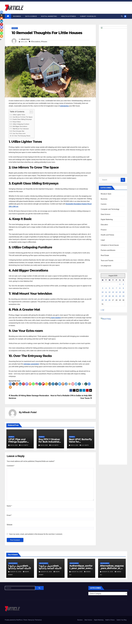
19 (109, 296)
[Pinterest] (23, 383)
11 (106, 292)
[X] (13, 383)
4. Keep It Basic (16, 121)
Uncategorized (106, 265)
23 (123, 296)
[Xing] (39, 383)
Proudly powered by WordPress (14, 620)
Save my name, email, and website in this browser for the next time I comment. (35, 534)
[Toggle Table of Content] (30, 111)
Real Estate (105, 255)
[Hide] (1, 39)
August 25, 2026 (16, 571)
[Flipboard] (43, 383)
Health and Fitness (107, 235)
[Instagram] (36, 383)
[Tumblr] (56, 383)
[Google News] (89, 383)
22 (120, 296)
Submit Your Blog (88, 16)
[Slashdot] (85, 383)
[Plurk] (62, 383)
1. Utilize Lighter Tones (18, 114)
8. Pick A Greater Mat (17, 131)
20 (113, 296)
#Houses (44, 41)
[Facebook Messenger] (59, 383)
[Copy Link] (46, 383)
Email (9, 515)
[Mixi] (69, 383)
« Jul (102, 310)
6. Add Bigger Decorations (19, 126)
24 (102, 300)
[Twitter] (76, 383)
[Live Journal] (82, 383)
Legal (103, 240)
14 (116, 292)
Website (9, 525)
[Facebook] (10, 383)
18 (106, 296)
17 (102, 296)
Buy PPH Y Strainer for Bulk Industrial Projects (49, 442)
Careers (103, 204)
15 (120, 292)
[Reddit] (16, 383)
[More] (10, 387)
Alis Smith (24, 445)
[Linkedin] (20, 383)
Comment (10, 466)
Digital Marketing (49, 16)
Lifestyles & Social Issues (110, 245)
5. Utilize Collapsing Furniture (20, 124)
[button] (122, 16)
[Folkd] (53, 383)
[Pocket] (72, 383)
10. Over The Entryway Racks (21, 136)
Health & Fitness (68, 16)
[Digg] (79, 383)
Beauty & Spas (106, 194)
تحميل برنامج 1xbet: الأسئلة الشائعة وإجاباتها (19, 567)
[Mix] (30, 383)
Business (17, 16)
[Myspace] (49, 383)
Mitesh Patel (25, 39)
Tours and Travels (107, 260)
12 (109, 292)
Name (9, 506)
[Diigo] (66, 383)
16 (123, 292)
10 (102, 292)
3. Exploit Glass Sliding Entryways (21, 119)
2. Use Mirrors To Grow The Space (21, 117)
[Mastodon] (26, 383)
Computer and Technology (110, 209)
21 (116, 296)
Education (104, 224)
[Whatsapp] (33, 383)
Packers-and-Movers (108, 250)
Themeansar (38, 620)
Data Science (31, 16)
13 (113, 292)
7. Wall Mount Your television (20, 128)
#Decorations (35, 41)
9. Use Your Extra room (18, 133)
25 (106, 300)
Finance (103, 230)
